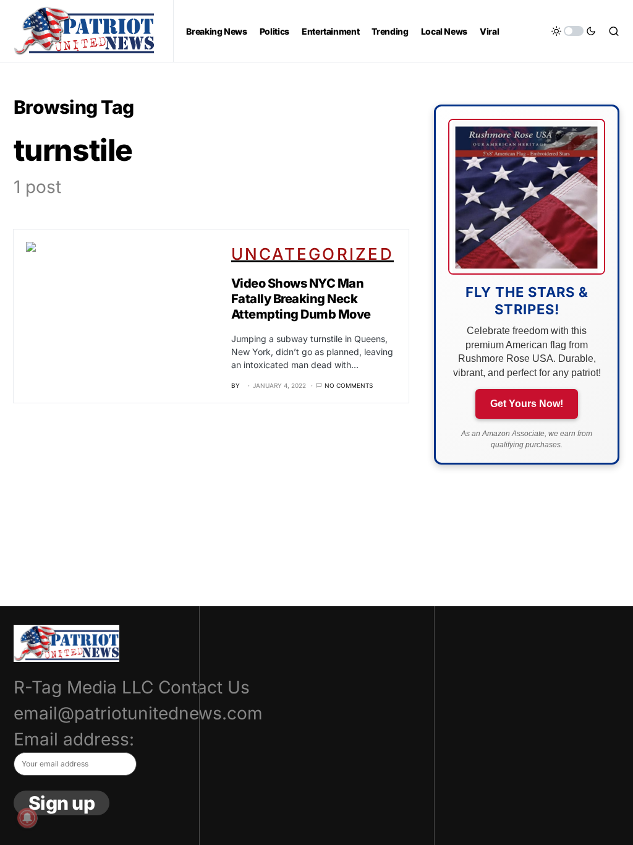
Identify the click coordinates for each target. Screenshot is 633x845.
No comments (349, 385)
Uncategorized (312, 254)
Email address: (74, 739)
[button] (573, 31)
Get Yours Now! (526, 403)
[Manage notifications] (27, 818)
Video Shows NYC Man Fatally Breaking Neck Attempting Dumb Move (301, 299)
